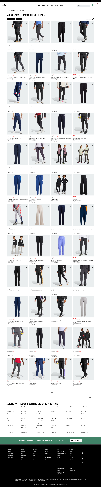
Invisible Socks (39, 425)
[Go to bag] (97, 5)
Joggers (38, 427)
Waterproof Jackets (70, 432)
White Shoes (83, 411)
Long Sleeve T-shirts (55, 406)
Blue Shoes (9, 430)
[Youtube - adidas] (87, 465)
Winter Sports (83, 425)
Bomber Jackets (10, 432)
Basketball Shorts (10, 411)
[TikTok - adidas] (87, 462)
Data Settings (42, 484)
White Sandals (83, 416)
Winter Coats (24, 416)
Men (39, 5)
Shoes (52, 5)
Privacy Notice (51, 484)
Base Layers (9, 406)
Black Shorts (9, 423)
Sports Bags (53, 411)
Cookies (46, 484)
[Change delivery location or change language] (97, 3)
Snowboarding (69, 418)
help (77, 3)
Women (43, 5)
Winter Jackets (84, 423)
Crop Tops (23, 418)
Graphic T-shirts (39, 409)
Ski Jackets (68, 413)
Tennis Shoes (68, 427)
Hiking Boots (38, 423)
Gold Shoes (23, 423)
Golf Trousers (24, 432)
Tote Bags (68, 430)
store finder (74, 3)
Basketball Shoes (10, 409)
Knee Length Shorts (70, 406)
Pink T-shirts (53, 423)
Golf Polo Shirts (24, 427)
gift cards (87, 3)
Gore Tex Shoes (39, 406)
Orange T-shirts (54, 409)
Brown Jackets (24, 409)
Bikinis (8, 418)
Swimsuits (68, 423)
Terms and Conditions (58, 484)
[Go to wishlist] (94, 5)
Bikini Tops (9, 416)
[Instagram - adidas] (87, 453)
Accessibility (65, 484)
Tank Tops (68, 425)
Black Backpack (10, 420)
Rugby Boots (53, 432)
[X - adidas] (87, 456)
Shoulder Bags (69, 409)
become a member (93, 3)
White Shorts (83, 413)
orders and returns (82, 3)
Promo (61, 5)
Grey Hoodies (39, 416)
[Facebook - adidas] (87, 449)
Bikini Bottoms (10, 413)
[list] (46, 19)
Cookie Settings (36, 484)
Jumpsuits (38, 430)
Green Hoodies (39, 411)
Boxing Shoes (24, 406)
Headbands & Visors (40, 420)
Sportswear (53, 413)
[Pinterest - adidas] (87, 459)
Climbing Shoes (24, 413)
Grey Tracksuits (39, 418)
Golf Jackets (23, 425)
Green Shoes (38, 413)
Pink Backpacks (54, 416)
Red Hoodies (53, 427)
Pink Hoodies (53, 418)
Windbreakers (83, 420)
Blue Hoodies (9, 427)
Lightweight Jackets (40, 432)
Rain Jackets (53, 425)
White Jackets (83, 409)
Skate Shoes (68, 411)
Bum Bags (23, 411)
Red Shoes (53, 430)
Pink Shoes (53, 420)
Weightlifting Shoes (84, 406)
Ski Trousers (68, 416)
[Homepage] (4, 5)
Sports (56, 5)
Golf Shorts (23, 430)
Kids (48, 5)
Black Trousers (10, 425)
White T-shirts (83, 418)
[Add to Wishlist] (26, 23)
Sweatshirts (68, 420)
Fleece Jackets (24, 420)
